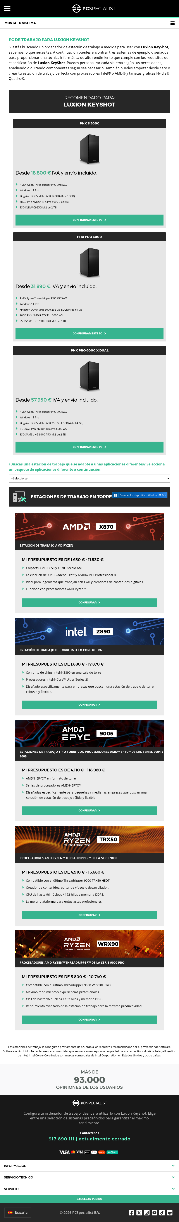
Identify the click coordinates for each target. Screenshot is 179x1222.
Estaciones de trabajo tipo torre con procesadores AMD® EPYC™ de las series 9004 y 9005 (92, 754)
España (21, 1212)
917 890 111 (62, 1139)
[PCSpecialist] (93, 8)
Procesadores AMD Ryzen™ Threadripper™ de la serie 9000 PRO (72, 962)
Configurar (88, 602)
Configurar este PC (88, 220)
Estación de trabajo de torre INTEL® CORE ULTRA (61, 650)
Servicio (11, 1189)
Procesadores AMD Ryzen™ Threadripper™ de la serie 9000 (68, 858)
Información (15, 1166)
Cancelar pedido (89, 1199)
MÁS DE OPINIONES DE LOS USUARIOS (89, 1079)
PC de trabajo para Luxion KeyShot (49, 39)
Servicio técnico (18, 1177)
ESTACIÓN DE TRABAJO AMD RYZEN (46, 545)
